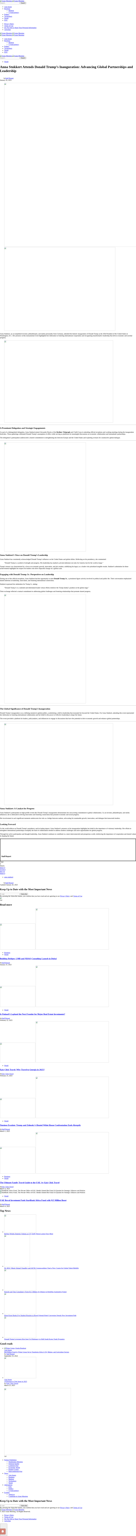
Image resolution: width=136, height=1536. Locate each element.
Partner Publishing (10, 1460)
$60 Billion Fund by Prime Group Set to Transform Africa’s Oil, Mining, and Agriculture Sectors (36, 1352)
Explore (7, 1492)
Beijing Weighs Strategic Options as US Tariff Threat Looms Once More (28, 1234)
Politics (6, 14)
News (6, 1473)
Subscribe (24, 894)
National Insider (13, 1464)
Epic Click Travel (12, 1383)
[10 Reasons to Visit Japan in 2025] (20, 1378)
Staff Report (10, 1354)
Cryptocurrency (13, 12)
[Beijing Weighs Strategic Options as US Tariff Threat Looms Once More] (20, 1232)
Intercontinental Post (15, 1471)
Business (7, 9)
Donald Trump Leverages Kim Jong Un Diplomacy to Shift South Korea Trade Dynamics (34, 1339)
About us (11, 1494)
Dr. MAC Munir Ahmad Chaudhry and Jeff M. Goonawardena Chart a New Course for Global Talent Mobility (41, 1268)
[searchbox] (10, 3)
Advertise (7, 30)
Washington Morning (15, 1462)
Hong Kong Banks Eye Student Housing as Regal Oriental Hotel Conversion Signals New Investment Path (40, 1315)
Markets (11, 11)
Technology (8, 16)
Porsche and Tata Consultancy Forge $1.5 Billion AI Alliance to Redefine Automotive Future (35, 1292)
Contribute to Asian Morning (18, 1496)
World (6, 18)
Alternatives (8, 1485)
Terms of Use (8, 26)
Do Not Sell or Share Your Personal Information (20, 28)
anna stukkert (8, 877)
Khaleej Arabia (13, 1469)
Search (23, 3)
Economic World (14, 1467)
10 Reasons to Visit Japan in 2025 (15, 1381)
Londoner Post (13, 1466)
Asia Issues (8, 7)
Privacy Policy (9, 24)
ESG (6, 20)
